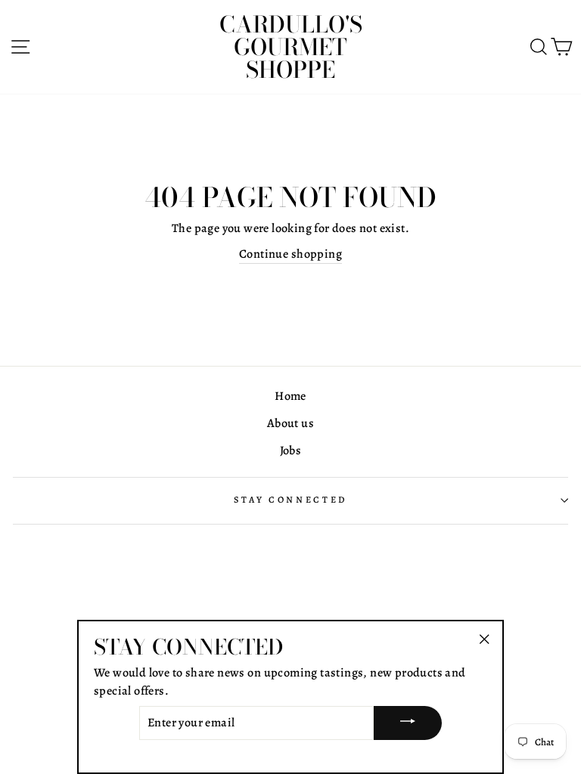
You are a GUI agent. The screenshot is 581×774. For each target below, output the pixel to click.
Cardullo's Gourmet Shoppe (290, 47)
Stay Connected (290, 500)
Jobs (291, 450)
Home (290, 396)
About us (290, 423)
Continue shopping (290, 254)
